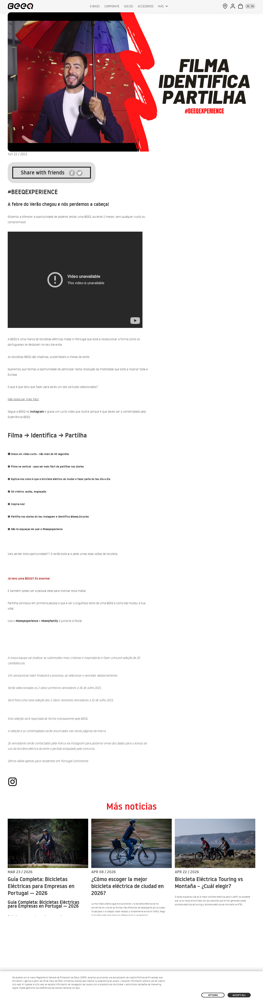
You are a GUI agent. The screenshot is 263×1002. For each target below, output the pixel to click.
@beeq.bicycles (79, 517)
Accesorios (145, 6)
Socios (128, 6)
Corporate (111, 6)
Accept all (239, 995)
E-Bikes (95, 6)
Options (213, 995)
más (161, 6)
